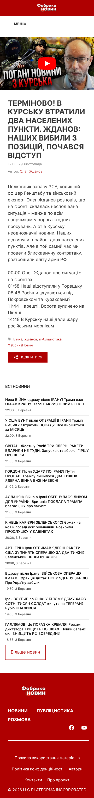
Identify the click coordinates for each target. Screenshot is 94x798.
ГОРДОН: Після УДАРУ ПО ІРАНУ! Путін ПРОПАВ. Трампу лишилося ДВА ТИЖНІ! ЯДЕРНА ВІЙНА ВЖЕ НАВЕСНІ (41, 476)
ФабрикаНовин (20, 345)
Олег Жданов (31, 171)
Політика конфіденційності (37, 769)
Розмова (19, 719)
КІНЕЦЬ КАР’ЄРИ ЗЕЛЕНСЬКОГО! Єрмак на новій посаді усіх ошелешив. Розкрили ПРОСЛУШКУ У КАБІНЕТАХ (43, 527)
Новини (18, 710)
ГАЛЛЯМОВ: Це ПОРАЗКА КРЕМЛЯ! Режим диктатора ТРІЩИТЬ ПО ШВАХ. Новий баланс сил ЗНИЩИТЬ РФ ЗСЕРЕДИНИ (45, 629)
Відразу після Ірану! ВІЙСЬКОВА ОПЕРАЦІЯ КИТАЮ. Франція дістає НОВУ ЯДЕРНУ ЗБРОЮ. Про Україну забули (47, 578)
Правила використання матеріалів (47, 757)
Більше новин (25, 652)
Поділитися (30, 357)
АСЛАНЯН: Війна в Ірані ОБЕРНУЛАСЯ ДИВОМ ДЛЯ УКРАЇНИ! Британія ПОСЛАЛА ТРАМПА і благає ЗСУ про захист (46, 501)
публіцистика (50, 339)
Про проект (58, 779)
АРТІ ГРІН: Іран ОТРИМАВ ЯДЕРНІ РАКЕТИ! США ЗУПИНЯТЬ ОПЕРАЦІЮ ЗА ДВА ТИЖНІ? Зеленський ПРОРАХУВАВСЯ (45, 552)
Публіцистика (55, 710)
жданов (30, 339)
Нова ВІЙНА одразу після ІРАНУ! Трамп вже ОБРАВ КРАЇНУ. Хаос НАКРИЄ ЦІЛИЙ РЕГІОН (44, 401)
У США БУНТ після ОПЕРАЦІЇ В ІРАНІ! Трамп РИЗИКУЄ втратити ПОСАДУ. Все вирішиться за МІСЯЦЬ (44, 425)
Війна (17, 339)
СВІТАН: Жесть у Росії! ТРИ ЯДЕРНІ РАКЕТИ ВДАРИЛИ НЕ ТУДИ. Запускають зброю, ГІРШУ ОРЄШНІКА (47, 450)
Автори (76, 769)
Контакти (33, 779)
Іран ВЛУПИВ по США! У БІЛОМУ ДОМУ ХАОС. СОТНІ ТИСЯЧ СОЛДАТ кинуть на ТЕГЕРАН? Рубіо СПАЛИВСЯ (46, 603)
